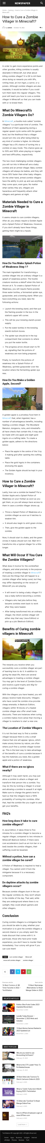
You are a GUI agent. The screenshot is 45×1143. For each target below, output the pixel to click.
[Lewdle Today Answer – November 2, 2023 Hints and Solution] (8, 1019)
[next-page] (7, 1039)
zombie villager (28, 960)
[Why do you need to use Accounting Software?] (8, 1056)
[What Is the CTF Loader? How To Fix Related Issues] (8, 1068)
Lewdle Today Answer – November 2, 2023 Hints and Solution (27, 1018)
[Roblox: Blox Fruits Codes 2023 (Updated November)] (8, 1007)
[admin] (4, 27)
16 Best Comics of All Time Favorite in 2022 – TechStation (11, 987)
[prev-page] (3, 1039)
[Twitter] (17, 971)
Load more (21, 1124)
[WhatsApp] (29, 971)
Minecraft (9, 121)
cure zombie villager (16, 957)
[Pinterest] (23, 971)
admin (9, 28)
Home (4, 10)
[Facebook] (12, 971)
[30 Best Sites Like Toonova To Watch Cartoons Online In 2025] (8, 1080)
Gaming (10, 10)
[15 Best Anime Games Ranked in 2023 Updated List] (8, 1031)
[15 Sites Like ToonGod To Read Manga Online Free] (8, 1104)
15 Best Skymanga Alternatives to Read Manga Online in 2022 (34, 987)
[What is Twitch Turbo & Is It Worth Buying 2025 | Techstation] (8, 1092)
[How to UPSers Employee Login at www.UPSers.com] (8, 1116)
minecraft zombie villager (12, 960)
